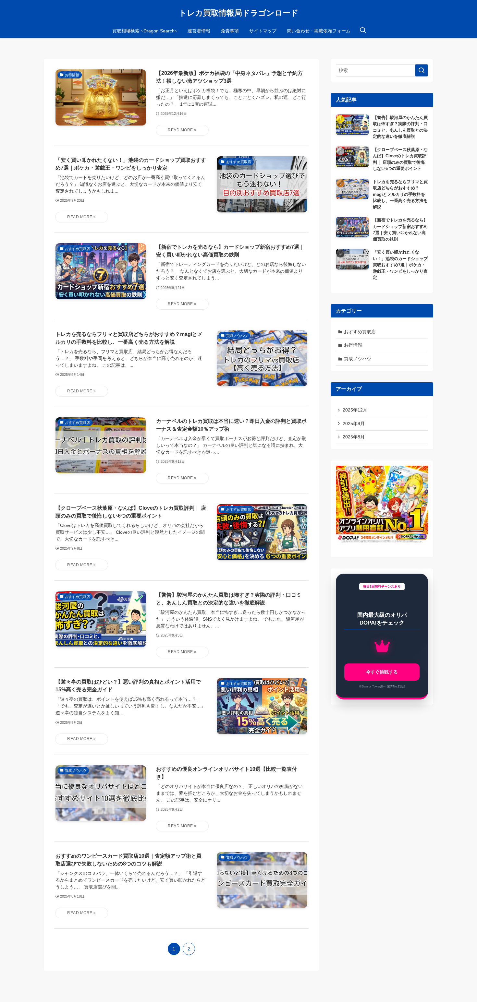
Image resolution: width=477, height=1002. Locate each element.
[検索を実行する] (421, 70)
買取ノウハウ (357, 358)
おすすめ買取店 (360, 331)
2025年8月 (354, 436)
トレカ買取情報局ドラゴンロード (239, 13)
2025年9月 (354, 423)
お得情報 (353, 345)
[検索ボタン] (363, 30)
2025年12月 (355, 409)
